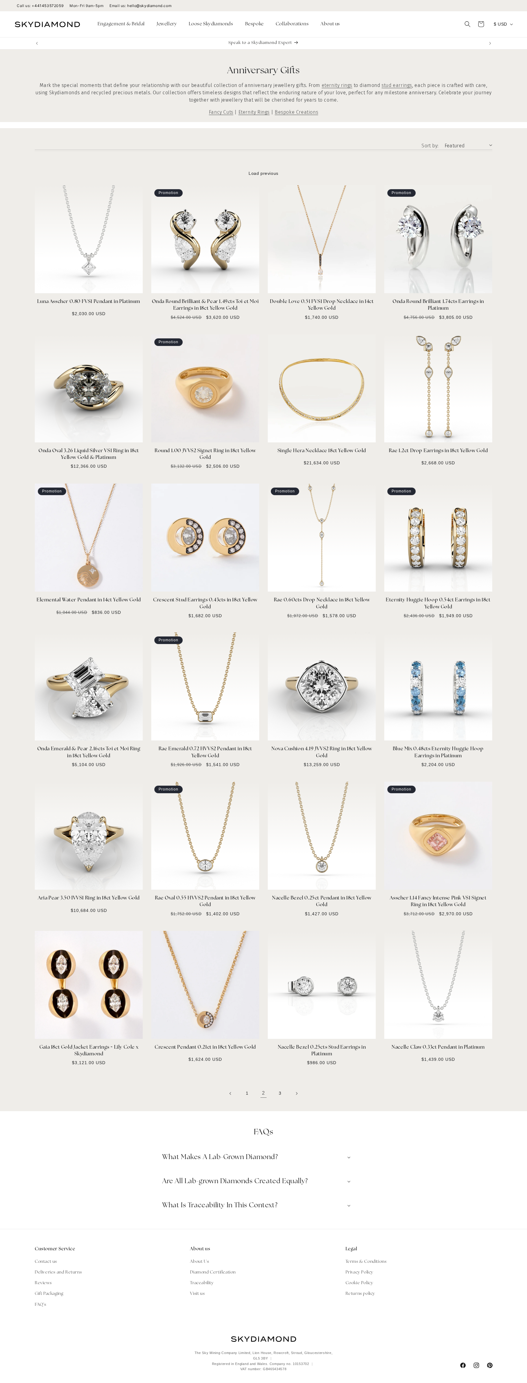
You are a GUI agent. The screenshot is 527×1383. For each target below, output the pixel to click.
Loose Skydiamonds (211, 24)
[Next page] (296, 1093)
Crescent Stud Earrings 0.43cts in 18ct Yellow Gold (205, 603)
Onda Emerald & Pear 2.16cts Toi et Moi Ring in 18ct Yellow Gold (89, 752)
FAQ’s (40, 1304)
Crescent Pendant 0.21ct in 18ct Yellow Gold (205, 1047)
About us (330, 24)
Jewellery (167, 24)
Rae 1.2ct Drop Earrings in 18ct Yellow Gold (438, 450)
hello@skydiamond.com (149, 5)
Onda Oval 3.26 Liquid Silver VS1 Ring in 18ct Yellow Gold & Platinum (88, 454)
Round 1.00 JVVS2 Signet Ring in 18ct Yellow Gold (205, 454)
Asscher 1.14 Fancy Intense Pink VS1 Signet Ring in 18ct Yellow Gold (438, 901)
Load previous (263, 173)
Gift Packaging (49, 1293)
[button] (123, 24)
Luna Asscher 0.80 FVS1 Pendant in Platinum (88, 301)
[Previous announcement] (37, 43)
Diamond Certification (213, 1272)
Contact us (46, 1261)
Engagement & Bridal (121, 24)
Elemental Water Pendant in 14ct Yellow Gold (89, 600)
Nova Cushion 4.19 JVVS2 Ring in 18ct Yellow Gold (321, 752)
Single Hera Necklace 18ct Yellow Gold (322, 450)
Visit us (197, 1293)
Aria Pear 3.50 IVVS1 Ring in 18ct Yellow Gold (89, 898)
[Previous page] (230, 1093)
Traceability (201, 1282)
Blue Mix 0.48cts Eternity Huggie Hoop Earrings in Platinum (438, 752)
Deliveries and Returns (58, 1272)
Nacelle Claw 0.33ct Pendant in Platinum (438, 1047)
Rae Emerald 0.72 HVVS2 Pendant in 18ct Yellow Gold (205, 752)
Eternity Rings (254, 112)
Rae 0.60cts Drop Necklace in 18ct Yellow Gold (322, 603)
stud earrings (397, 85)
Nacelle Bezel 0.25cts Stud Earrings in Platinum (322, 1051)
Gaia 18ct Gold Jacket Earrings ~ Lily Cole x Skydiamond (88, 1051)
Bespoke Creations (296, 112)
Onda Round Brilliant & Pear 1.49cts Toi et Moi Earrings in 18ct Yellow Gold (205, 305)
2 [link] (263, 1093)
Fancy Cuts (221, 112)
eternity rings (337, 85)
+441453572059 (47, 5)
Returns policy (360, 1293)
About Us (199, 1261)
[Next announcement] (490, 43)
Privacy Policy (359, 1272)
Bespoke (254, 24)
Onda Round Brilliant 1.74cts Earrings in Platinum (438, 305)
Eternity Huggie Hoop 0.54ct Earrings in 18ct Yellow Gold (438, 603)
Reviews (43, 1282)
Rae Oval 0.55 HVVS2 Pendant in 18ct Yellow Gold (205, 901)
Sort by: (429, 146)
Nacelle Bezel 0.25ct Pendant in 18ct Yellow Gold (321, 901)
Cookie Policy (359, 1282)
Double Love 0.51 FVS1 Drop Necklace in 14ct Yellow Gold (322, 305)
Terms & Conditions (366, 1261)
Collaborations (292, 24)
